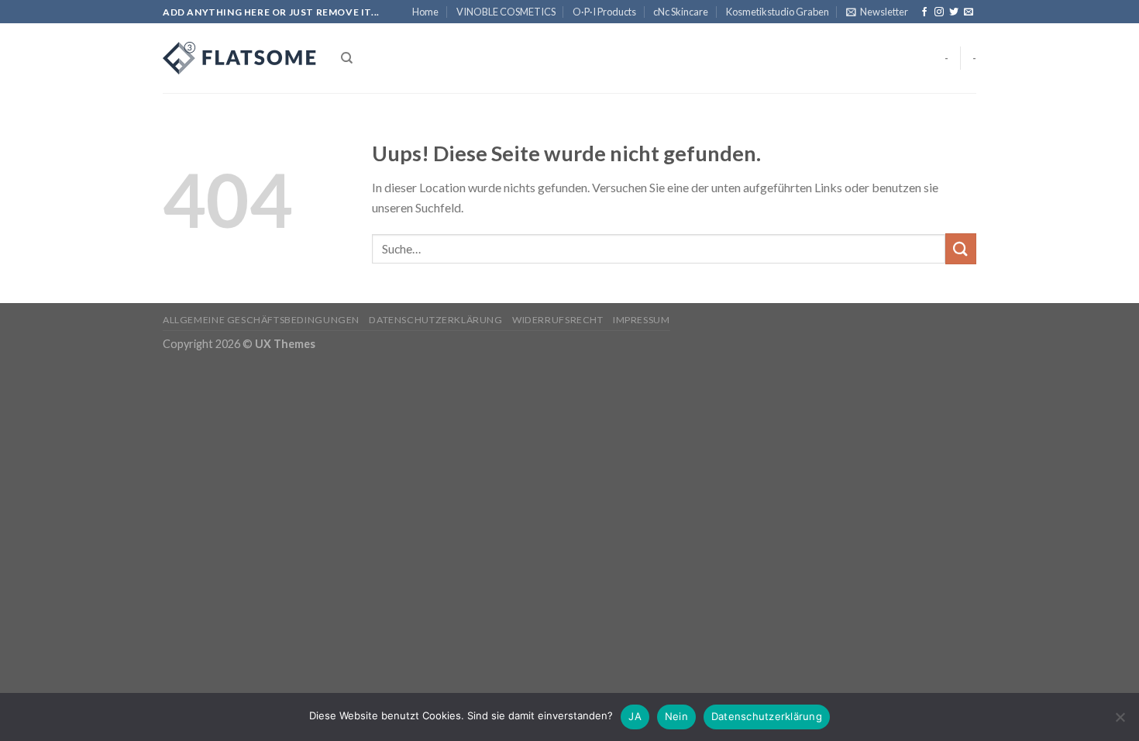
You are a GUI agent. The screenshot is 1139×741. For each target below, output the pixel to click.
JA (635, 716)
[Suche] (347, 58)
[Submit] (960, 248)
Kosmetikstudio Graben (777, 11)
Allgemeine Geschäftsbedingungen (261, 320)
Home (425, 11)
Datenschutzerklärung (435, 320)
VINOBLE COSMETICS (506, 11)
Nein (676, 716)
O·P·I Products (604, 11)
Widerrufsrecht (558, 320)
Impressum (641, 320)
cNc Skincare (680, 11)
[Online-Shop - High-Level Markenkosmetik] (240, 58)
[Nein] (1119, 721)
